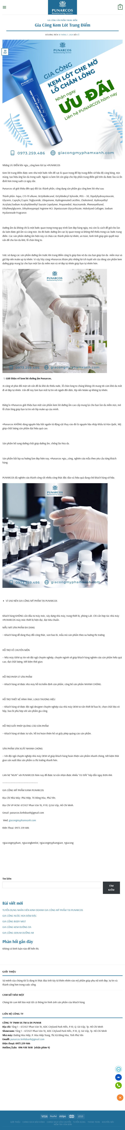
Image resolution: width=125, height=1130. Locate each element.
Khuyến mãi (108, 1122)
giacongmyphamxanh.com (22, 820)
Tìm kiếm (6, 878)
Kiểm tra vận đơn (63, 1124)
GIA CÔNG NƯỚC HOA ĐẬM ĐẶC (19, 915)
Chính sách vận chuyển (59, 1122)
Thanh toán (94, 1122)
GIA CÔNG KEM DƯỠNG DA (16, 927)
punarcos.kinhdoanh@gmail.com (27, 1039)
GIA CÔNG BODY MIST (14, 921)
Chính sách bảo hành (34, 1122)
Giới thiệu (15, 1122)
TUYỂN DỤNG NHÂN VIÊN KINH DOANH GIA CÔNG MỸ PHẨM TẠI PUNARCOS (42, 910)
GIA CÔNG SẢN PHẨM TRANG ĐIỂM (62, 20)
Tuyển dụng (79, 1122)
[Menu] (4, 7)
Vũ (78, 35)
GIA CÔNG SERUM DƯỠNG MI (18, 932)
